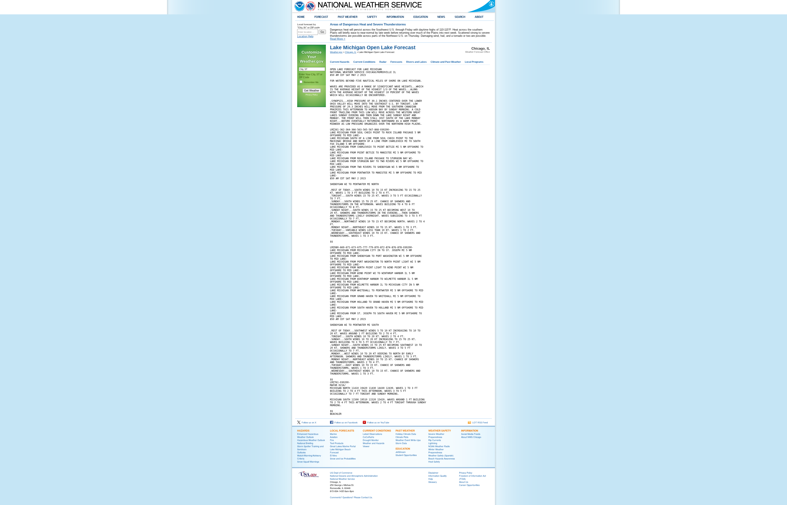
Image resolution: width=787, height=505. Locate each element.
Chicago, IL (350, 52)
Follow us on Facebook (345, 422)
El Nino (333, 455)
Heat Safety (434, 461)
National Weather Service (342, 478)
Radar (383, 62)
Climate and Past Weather (446, 62)
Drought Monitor (371, 440)
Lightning (432, 443)
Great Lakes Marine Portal (343, 446)
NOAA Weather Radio (439, 446)
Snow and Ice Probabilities (343, 458)
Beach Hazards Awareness (441, 458)
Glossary (432, 481)
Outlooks (301, 452)
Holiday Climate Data (406, 433)
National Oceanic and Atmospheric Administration (354, 475)
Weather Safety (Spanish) (441, 455)
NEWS (441, 16)
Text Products (336, 443)
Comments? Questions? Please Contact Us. (351, 497)
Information (469, 430)
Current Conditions (364, 62)
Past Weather (405, 430)
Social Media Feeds (470, 433)
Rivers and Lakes (416, 62)
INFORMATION (395, 16)
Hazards (303, 430)
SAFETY (372, 16)
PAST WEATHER (347, 16)
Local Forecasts (342, 430)
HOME (301, 16)
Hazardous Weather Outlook (311, 440)
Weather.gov (336, 52)
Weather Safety (439, 430)
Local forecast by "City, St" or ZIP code (308, 26)
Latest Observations (372, 433)
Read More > (337, 38)
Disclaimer (433, 472)
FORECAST (321, 16)
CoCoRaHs (368, 437)
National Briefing (305, 443)
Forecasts (396, 62)
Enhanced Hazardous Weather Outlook (307, 435)
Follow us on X (308, 422)
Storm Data (401, 443)
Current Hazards (339, 62)
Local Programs (474, 62)
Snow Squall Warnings (308, 461)
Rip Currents (434, 440)
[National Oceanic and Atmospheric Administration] (298, 6)
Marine (333, 433)
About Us (463, 481)
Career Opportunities (469, 485)
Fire (332, 440)
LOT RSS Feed (479, 422)
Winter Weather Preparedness (436, 451)
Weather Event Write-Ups (408, 440)
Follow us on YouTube (377, 422)
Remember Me (311, 82)
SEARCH (460, 16)
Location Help (305, 36)
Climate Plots (402, 437)
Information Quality (437, 475)
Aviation (334, 437)
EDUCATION (420, 16)
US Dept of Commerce (341, 472)
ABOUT (479, 16)
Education (403, 448)
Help (430, 478)
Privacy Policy (312, 95)
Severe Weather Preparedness (436, 435)
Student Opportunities (406, 455)
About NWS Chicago (471, 437)
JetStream (401, 452)
